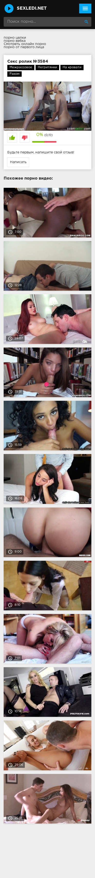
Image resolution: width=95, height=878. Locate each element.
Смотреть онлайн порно (25, 44)
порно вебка (15, 40)
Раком (14, 74)
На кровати (72, 67)
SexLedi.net (32, 8)
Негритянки (47, 67)
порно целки (15, 37)
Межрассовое (21, 67)
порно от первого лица (24, 47)
